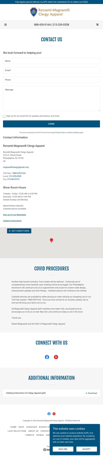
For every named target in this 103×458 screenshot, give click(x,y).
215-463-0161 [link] (13, 179)
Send (51, 124)
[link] (51, 12)
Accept (87, 449)
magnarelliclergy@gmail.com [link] (16, 167)
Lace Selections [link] (17, 431)
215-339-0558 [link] (61, 24)
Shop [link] (21, 427)
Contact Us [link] (47, 431)
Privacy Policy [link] (60, 132)
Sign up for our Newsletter (14, 215)
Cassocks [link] (31, 427)
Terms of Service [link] (73, 132)
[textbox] (51, 61)
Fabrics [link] (30, 435)
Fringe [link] (40, 435)
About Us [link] (33, 431)
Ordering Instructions (12, 221)
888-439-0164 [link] (42, 24)
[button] (5, 24)
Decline (63, 449)
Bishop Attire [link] (47, 427)
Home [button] (14, 427)
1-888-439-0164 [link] (18, 173)
